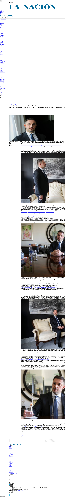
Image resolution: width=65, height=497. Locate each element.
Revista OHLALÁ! (2, 79)
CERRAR (1, 0)
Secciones (2, 11)
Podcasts (1, 62)
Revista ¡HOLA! (2, 80)
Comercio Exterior (2, 30)
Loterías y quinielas (2, 61)
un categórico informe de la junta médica (35, 146)
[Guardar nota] (9, 142)
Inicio (1, 10)
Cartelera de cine (2, 66)
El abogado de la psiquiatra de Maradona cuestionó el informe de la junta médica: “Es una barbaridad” (35, 359)
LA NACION (10, 104)
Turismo (1, 57)
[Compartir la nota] (9, 143)
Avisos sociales (2, 73)
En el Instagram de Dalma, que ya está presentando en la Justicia (31, 283)
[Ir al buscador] (9, 3)
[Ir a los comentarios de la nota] (10, 142)
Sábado (1, 75)
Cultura (1, 40)
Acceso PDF (1, 70)
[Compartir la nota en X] (10, 145)
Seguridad (14, 104)
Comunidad (1, 41)
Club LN (2, 13)
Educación (1, 39)
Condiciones (18, 490)
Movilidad (1, 31)
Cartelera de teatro (2, 67)
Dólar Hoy (1, 28)
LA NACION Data (2, 23)
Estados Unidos (2, 35)
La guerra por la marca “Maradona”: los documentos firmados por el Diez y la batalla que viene (34, 426)
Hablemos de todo (2, 44)
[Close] (9, 439)
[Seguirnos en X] (9, 477)
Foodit (2, 12)
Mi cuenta (2, 14)
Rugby (1, 52)
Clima (1, 22)
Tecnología (1, 58)
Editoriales (1, 71)
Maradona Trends (24, 434)
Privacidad (21, 490)
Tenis (0, 53)
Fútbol (1, 51)
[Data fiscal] (9, 495)
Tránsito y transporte (3, 21)
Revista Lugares (2, 81)
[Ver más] (21, 436)
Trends (23, 435)
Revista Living (2, 82)
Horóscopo (1, 59)
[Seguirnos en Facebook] (9, 475)
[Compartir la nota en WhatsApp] (10, 143)
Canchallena (1, 54)
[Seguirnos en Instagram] (9, 480)
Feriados (1, 60)
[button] (32, 58)
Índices (1, 32)
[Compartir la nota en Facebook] (9, 145)
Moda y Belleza (2, 63)
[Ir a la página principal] (32, 9)
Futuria (1, 27)
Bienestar (1, 42)
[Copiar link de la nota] (9, 144)
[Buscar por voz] (64, 17)
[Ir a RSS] (9, 482)
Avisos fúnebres (2, 72)
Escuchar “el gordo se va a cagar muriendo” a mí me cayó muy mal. (31, 423)
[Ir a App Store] (11, 486)
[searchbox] (32, 17)
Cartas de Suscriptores (3, 48)
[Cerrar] (12, 16)
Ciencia (1, 43)
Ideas (1, 76)
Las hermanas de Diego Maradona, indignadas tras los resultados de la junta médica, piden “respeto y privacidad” (37, 212)
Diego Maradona (23, 433)
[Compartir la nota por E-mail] (11, 145)
